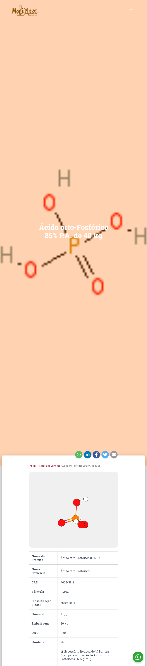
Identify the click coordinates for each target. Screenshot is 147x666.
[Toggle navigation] (131, 11)
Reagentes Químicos (49, 466)
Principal (33, 466)
